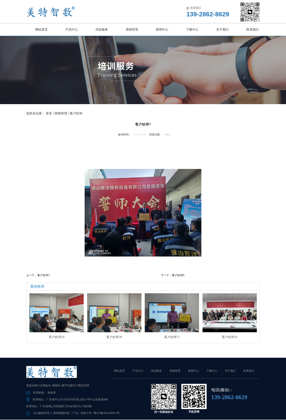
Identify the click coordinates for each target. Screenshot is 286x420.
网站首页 (41, 29)
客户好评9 (178, 275)
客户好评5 (43, 275)
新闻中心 (162, 29)
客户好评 (76, 113)
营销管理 (132, 29)
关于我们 (222, 29)
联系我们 (252, 29)
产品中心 (71, 29)
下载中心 (192, 29)
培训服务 (102, 29)
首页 (49, 113)
